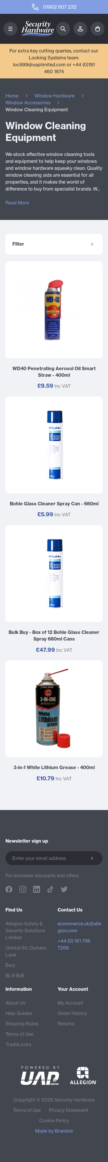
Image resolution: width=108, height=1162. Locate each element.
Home (11, 96)
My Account (70, 1003)
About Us (15, 1003)
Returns (66, 1024)
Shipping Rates (21, 1024)
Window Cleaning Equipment (36, 109)
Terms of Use (19, 1034)
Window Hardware (55, 96)
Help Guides (18, 1013)
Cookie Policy (54, 1120)
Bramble (64, 1131)
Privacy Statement (68, 1110)
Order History (72, 1013)
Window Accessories (27, 103)
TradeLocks (18, 1044)
